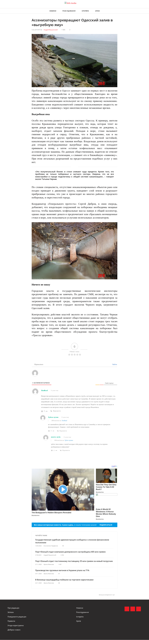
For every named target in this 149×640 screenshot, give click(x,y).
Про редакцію (13, 608)
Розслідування (69, 11)
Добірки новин (14, 630)
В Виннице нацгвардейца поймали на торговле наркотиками (64, 579)
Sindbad (64, 420)
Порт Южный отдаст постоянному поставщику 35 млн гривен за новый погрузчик (74, 561)
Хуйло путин (69, 440)
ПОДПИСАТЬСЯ (106, 525)
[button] (139, 11)
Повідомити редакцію (17, 616)
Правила (11, 621)
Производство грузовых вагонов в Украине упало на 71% (62, 570)
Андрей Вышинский (51, 30)
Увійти (114, 364)
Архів (97, 11)
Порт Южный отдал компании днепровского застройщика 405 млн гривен (70, 552)
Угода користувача (16, 625)
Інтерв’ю (85, 11)
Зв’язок (11, 612)
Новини (52, 11)
